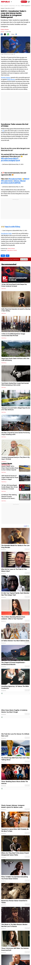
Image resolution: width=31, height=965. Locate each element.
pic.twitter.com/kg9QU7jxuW (10, 160)
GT (3, 130)
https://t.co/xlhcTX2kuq (12, 227)
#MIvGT (15, 158)
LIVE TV (24, 1)
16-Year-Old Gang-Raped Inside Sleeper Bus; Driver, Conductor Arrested (14, 285)
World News (3, 362)
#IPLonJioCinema (7, 158)
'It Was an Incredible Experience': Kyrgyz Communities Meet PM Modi (13, 335)
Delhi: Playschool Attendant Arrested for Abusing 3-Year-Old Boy (15, 310)
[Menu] (29, 2)
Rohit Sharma (11, 79)
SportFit (2, 31)
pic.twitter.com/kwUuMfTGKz (11, 183)
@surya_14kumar (20, 181)
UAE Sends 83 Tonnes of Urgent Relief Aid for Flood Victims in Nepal (9, 477)
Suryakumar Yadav (6, 233)
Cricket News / (12, 5)
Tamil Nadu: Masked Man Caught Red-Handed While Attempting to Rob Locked (15, 384)
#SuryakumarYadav (15, 179)
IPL (7, 255)
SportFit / (6, 5)
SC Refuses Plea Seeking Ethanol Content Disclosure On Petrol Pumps (9, 497)
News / (2, 5)
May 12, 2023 (19, 164)
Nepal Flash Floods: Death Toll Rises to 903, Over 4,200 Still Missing (15, 359)
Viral (3, 255)
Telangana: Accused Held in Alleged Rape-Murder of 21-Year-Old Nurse (15, 409)
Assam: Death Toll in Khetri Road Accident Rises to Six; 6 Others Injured (9, 468)
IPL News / (18, 5)
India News (3, 288)
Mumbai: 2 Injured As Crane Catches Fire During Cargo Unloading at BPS (15, 433)
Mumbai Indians (5, 77)
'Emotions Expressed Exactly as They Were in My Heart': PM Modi (15, 458)
